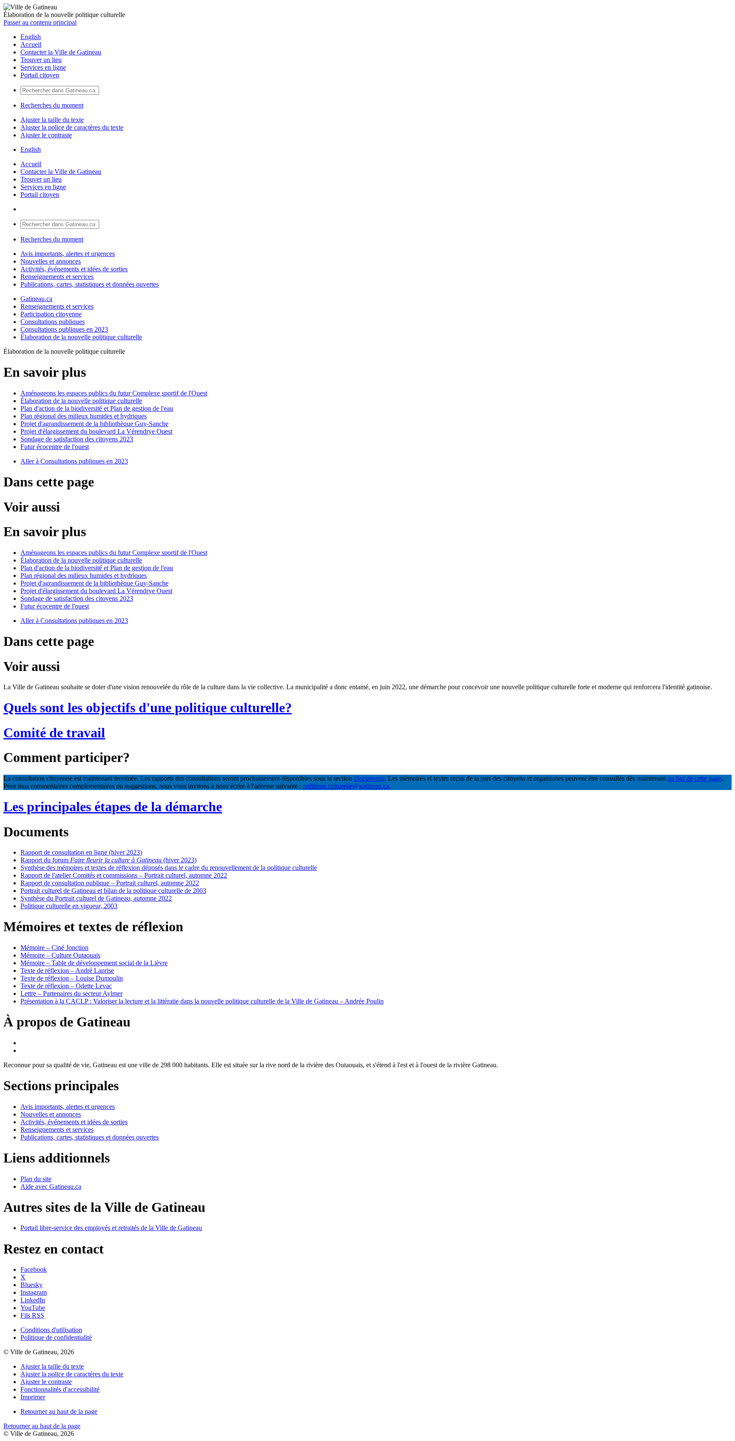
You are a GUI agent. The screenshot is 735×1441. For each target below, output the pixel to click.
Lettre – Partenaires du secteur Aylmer (71, 993)
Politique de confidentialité (56, 1337)
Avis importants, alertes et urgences (67, 253)
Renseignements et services (57, 276)
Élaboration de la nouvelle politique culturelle (81, 337)
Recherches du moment (51, 105)
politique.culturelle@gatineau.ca (346, 786)
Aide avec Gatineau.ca (50, 1186)
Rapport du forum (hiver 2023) (108, 860)
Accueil (30, 44)
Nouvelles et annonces (50, 261)
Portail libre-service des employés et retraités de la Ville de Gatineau (111, 1227)
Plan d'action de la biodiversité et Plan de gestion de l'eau (96, 408)
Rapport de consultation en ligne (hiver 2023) (81, 852)
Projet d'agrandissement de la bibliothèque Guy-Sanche (94, 423)
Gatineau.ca (36, 298)
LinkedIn (32, 1300)
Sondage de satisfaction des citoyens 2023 (76, 439)
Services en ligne (43, 67)
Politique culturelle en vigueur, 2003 (68, 906)
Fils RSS (32, 1315)
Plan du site (35, 1178)
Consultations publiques (52, 321)
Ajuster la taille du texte (52, 119)
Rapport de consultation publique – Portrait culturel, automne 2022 (109, 883)
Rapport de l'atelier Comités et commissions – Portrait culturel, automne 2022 (123, 875)
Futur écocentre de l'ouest (54, 446)
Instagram (33, 1292)
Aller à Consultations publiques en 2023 (74, 461)
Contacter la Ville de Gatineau (60, 52)
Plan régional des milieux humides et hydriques (83, 416)
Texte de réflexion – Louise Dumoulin (71, 978)
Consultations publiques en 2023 (64, 329)
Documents (369, 778)
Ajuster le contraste (46, 135)
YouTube (32, 1307)
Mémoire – (54, 947)
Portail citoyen (39, 75)
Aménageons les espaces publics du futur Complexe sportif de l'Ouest (113, 393)
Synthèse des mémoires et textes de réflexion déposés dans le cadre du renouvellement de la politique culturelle (168, 867)
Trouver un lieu (41, 59)
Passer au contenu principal (40, 22)
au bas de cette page (694, 778)
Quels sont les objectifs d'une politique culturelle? (147, 707)
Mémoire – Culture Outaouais (60, 955)
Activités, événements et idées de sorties (74, 269)
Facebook (33, 1269)
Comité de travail (54, 732)
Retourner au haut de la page (58, 1411)
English (30, 36)
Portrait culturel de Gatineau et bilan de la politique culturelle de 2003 (113, 890)
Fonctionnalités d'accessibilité (60, 1389)
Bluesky (31, 1284)
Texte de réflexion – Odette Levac (66, 985)
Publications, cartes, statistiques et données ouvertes (89, 284)
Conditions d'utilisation (51, 1329)
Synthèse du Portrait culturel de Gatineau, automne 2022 (96, 898)
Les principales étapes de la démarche (112, 806)
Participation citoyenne (51, 314)
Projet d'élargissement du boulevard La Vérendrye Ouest (96, 431)
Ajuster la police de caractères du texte (71, 127)
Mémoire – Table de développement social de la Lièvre (94, 962)
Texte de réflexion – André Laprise (67, 970)
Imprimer (32, 1397)
